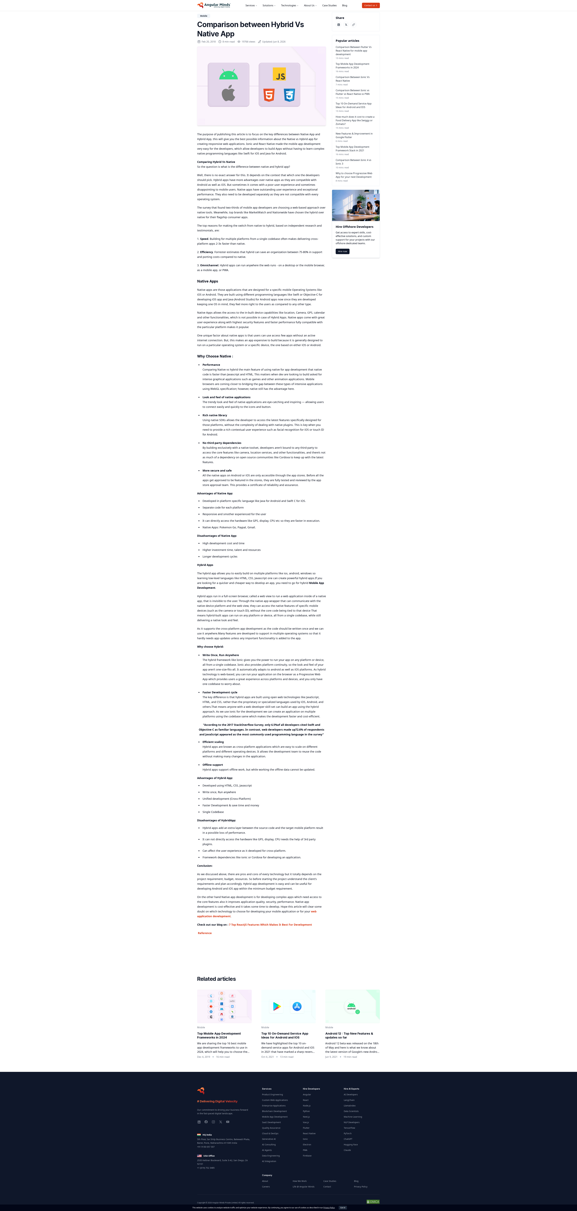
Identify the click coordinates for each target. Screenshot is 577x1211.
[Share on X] (346, 24)
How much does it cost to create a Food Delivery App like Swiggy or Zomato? (355, 120)
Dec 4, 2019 (203, 1056)
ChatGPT (348, 1139)
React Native (309, 1133)
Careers (266, 1186)
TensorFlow (349, 1127)
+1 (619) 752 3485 (206, 1167)
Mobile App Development (275, 1116)
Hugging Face (351, 1144)
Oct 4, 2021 (267, 1056)
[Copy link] (353, 24)
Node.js (307, 1105)
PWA (305, 1150)
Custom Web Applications (275, 1100)
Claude (347, 1150)
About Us (309, 5)
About (265, 1181)
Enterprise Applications (274, 1105)
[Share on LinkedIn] (338, 24)
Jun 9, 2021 (331, 1056)
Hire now (342, 251)
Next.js (306, 1116)
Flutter (306, 1127)
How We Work (300, 1181)
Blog (344, 5)
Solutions (268, 5)
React (305, 1100)
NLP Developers (352, 1122)
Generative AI (269, 1139)
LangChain (349, 1100)
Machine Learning (353, 1116)
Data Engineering (271, 1155)
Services (250, 5)
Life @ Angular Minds (303, 1186)
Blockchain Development (274, 1111)
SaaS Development (271, 1122)
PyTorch (348, 1133)
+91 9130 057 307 (206, 1146)
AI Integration (269, 1161)
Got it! (342, 1207)
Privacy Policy (360, 1186)
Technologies (288, 5)
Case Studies (329, 5)
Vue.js (306, 1122)
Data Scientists (351, 1111)
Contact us (369, 5)
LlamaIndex (350, 1105)
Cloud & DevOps (270, 1133)
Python (306, 1111)
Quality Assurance (271, 1127)
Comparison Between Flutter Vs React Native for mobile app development (354, 50)
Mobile (203, 15)
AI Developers (351, 1094)
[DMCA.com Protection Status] (373, 1202)
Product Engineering (272, 1094)
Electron (307, 1144)
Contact (327, 1186)
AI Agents (267, 1150)
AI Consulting (269, 1144)
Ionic (305, 1139)
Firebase (307, 1155)
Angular (307, 1094)
